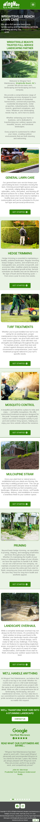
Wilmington (7, 818)
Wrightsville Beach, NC (25, 83)
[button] (33, 4)
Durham (12, 816)
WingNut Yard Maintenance (31, 811)
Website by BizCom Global (20, 820)
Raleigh (7, 816)
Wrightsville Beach (18, 818)
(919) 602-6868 (14, 813)
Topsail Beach (19, 816)
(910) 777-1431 (31, 813)
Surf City (26, 816)
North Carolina (28, 818)
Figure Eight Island (34, 816)
